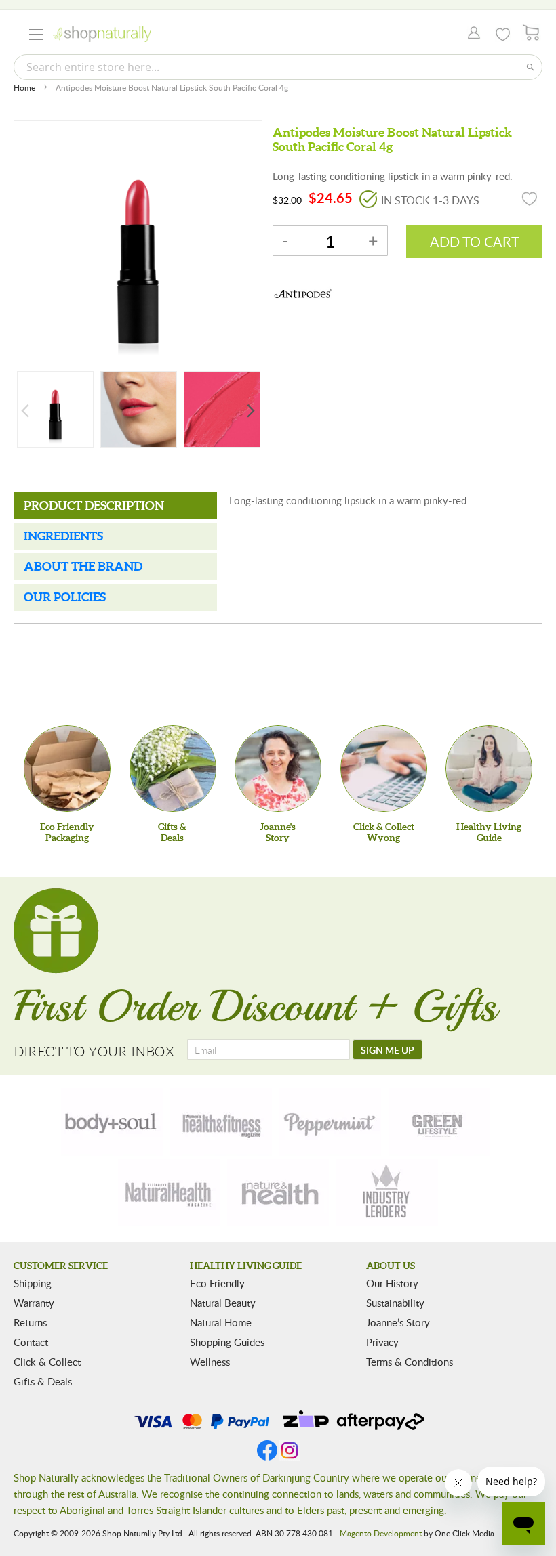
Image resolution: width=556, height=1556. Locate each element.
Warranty (34, 1303)
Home (24, 87)
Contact (31, 1342)
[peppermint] (330, 1122)
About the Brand (83, 566)
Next (251, 410)
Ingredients (63, 536)
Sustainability (395, 1303)
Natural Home (221, 1322)
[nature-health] (278, 1192)
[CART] (531, 32)
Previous (25, 410)
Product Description (94, 505)
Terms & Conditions (409, 1361)
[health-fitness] (221, 1122)
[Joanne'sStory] (278, 768)
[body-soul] (112, 1122)
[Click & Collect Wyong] (383, 768)
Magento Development (381, 1533)
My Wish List (502, 34)
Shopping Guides (227, 1342)
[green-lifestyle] (439, 1122)
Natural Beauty (223, 1303)
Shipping (33, 1283)
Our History (392, 1283)
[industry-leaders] (387, 1192)
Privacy (382, 1342)
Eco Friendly (217, 1283)
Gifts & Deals (43, 1381)
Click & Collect (47, 1361)
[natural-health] (169, 1192)
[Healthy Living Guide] (489, 768)
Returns (30, 1322)
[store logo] (102, 34)
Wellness (210, 1361)
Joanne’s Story (398, 1322)
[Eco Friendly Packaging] (67, 768)
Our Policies (65, 597)
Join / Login (470, 33)
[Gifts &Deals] (173, 768)
